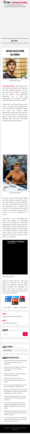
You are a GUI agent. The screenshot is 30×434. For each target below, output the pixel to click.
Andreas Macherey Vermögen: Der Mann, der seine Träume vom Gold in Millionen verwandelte (15, 368)
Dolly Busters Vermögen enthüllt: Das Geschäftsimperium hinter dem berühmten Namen (15, 380)
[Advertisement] (15, 23)
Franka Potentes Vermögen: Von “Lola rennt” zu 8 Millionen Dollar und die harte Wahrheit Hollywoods (15, 398)
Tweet (16, 297)
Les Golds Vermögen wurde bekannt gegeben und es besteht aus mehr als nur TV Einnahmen (15, 362)
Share (9, 297)
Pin (23, 297)
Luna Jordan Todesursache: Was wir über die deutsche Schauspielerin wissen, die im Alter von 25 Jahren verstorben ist (15, 419)
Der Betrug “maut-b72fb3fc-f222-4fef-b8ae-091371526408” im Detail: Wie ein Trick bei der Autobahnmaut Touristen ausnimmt (15, 391)
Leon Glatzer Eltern (22, 307)
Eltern (9, 307)
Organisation (16, 92)
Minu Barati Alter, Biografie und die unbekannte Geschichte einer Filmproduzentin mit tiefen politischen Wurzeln (16, 412)
